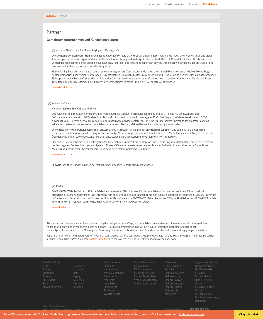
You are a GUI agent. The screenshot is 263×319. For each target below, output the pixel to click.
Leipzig (77, 276)
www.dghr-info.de (62, 87)
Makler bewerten (174, 4)
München (78, 280)
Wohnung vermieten (145, 280)
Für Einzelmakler (204, 269)
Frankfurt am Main (53, 287)
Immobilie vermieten (145, 276)
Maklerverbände (173, 287)
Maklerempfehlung (114, 273)
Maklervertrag (172, 276)
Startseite (51, 16)
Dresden (47, 276)
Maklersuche (111, 269)
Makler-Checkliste (174, 273)
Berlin (46, 266)
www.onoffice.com (62, 154)
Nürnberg (78, 284)
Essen (46, 284)
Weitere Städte (112, 294)
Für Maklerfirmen (204, 266)
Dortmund (49, 273)
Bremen (47, 269)
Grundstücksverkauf (145, 273)
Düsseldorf (49, 280)
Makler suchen (152, 4)
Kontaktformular (98, 239)
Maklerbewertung (174, 284)
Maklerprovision (173, 280)
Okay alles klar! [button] (248, 314)
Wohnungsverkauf (144, 269)
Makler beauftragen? (145, 284)
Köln (75, 273)
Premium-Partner (204, 287)
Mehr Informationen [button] (191, 314)
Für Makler (209, 4)
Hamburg (78, 266)
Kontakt (193, 4)
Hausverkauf (141, 266)
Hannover (78, 269)
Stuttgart (78, 287)
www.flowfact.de (61, 207)
